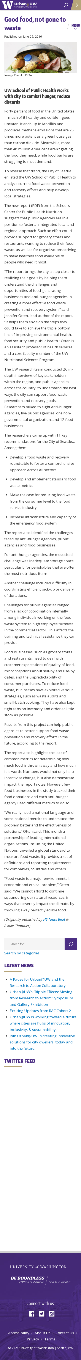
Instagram (53, 1313)
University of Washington (40, 1267)
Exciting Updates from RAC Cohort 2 (40, 1010)
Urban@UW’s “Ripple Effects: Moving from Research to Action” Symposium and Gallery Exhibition (41, 998)
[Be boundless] (40, 1281)
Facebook (33, 1313)
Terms (49, 1339)
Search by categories (22, 953)
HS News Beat (54, 919)
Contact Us (65, 1332)
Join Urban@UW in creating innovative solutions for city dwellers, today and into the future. (42, 1042)
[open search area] (66, 5)
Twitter (43, 1313)
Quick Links (75, 5)
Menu (75, 25)
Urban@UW (19, 5)
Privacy (33, 1339)
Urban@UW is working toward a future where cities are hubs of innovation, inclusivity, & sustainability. (43, 1023)
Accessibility (18, 1332)
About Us (43, 1332)
